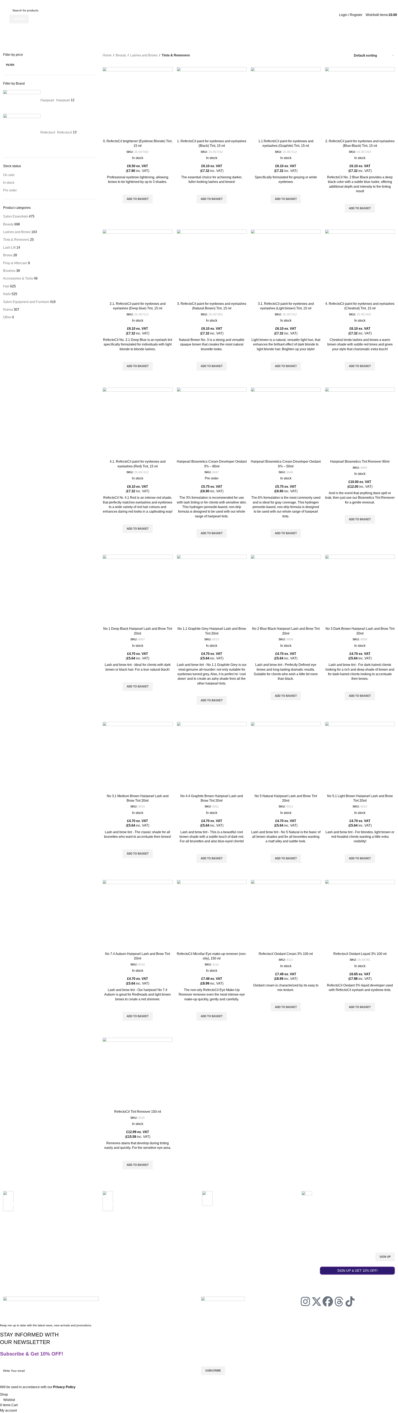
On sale (9, 175)
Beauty (8, 224)
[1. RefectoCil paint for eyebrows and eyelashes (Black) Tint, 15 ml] (212, 102)
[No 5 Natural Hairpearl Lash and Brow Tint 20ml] (286, 757)
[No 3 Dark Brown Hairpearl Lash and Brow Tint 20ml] (360, 590)
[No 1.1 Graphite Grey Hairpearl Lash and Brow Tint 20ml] (212, 590)
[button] (138, 199)
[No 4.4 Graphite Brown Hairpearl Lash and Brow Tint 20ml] (212, 757)
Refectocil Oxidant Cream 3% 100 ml (286, 954)
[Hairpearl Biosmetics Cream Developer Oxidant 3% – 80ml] (212, 423)
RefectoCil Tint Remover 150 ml (137, 1111)
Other (7, 317)
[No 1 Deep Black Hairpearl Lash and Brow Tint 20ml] (138, 590)
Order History (249, 1250)
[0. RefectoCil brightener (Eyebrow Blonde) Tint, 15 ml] (138, 102)
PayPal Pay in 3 (228, 1213)
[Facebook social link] (295, 3)
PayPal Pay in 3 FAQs (175, 1258)
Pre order (10, 190)
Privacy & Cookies (94, 1279)
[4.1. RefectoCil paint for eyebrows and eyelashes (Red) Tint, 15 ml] (138, 423)
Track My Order (171, 1243)
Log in (245, 1236)
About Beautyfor (92, 1236)
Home (107, 55)
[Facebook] (328, 1301)
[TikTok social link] (316, 3)
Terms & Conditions (95, 1272)
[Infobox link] (49, 1206)
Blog (85, 1243)
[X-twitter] (316, 1301)
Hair (6, 286)
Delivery (166, 1236)
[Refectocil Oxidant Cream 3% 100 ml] (286, 915)
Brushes (9, 270)
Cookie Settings (32, 1313)
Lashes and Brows (16, 232)
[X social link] (300, 3)
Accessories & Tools (18, 278)
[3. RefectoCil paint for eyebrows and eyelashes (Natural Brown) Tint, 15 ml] (212, 265)
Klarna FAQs (169, 1265)
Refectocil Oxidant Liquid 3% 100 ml (360, 954)
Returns (166, 1250)
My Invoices (248, 1258)
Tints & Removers (16, 239)
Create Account (251, 1243)
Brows (7, 255)
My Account (250, 1229)
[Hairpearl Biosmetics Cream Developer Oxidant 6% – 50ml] (286, 423)
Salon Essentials (15, 216)
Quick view (137, 208)
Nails (7, 294)
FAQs (86, 1265)
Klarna (8, 309)
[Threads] (339, 1301)
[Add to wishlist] (137, 189)
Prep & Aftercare (15, 263)
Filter (10, 64)
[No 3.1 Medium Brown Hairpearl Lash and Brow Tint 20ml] (138, 757)
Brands (87, 1250)
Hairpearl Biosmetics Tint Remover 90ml (360, 461)
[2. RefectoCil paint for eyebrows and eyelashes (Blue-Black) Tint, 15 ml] (360, 102)
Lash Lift (9, 247)
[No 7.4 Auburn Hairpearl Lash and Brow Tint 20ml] (138, 915)
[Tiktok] (350, 1301)
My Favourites (250, 1265)
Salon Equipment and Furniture (26, 302)
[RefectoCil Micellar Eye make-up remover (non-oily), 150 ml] (212, 915)
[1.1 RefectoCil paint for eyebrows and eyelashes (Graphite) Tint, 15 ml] (286, 102)
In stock (8, 182)
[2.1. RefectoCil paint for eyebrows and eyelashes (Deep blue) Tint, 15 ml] (138, 265)
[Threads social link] (310, 3)
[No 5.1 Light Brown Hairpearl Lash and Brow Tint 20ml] (360, 757)
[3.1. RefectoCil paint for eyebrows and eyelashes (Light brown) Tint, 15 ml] (286, 265)
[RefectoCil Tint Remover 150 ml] (138, 1073)
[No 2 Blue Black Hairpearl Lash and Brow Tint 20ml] (286, 590)
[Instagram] (305, 1301)
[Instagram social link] (305, 3)
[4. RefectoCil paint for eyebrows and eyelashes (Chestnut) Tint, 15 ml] (360, 265)
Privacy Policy (12, 1313)
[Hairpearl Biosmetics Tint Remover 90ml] (360, 423)
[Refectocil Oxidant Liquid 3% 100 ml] (360, 915)
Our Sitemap (90, 1258)
